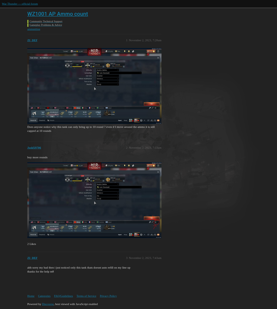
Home (30, 295)
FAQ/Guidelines (63, 295)
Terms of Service (86, 295)
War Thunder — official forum (20, 3)
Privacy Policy (108, 295)
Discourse (48, 304)
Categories (44, 295)
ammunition (33, 29)
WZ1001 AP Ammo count (57, 14)
